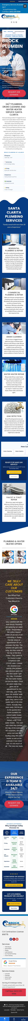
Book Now (23, 1019)
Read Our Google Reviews (14, 885)
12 (11, 748)
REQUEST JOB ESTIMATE (14, 93)
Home (5, 31)
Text (14, 1019)
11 (10, 748)
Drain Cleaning (8, 955)
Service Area (10, 31)
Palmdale (7, 975)
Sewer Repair (8, 948)
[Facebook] (11, 22)
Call (4, 1019)
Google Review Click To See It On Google (14, 616)
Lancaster (7, 973)
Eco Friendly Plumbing (10, 953)
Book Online (14, 476)
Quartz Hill (7, 978)
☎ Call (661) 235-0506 (14, 472)
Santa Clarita (8, 977)
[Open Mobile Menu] (25, 6)
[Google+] (16, 22)
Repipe (6, 950)
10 (9, 748)
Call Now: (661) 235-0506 (14, 992)
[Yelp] (14, 22)
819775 (5, 934)
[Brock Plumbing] (10, 17)
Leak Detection (8, 952)
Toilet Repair (8, 946)
